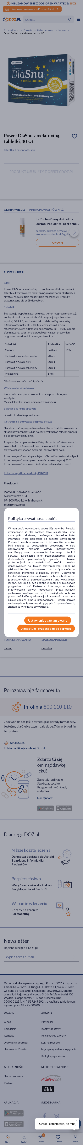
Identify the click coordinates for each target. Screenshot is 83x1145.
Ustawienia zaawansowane (47, 620)
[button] (76, 1120)
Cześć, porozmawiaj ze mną (57, 1123)
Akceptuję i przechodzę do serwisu (46, 628)
